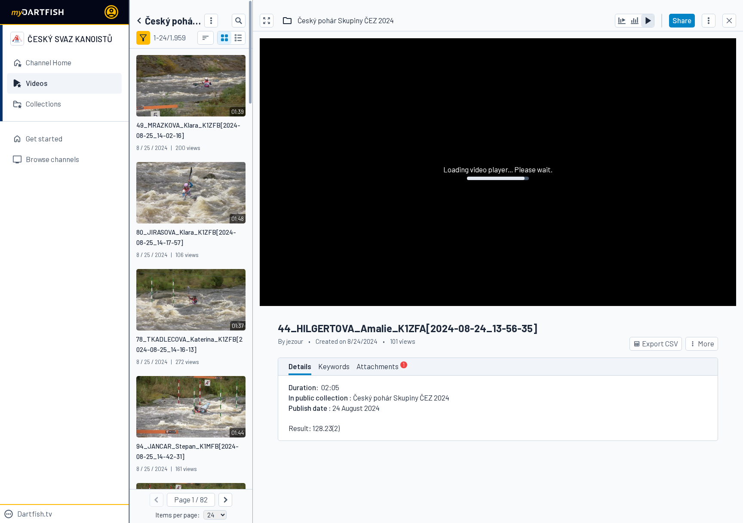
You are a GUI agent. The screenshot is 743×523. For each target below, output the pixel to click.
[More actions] (708, 21)
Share (681, 20)
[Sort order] (205, 38)
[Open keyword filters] (143, 38)
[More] (211, 21)
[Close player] (729, 21)
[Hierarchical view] (238, 37)
